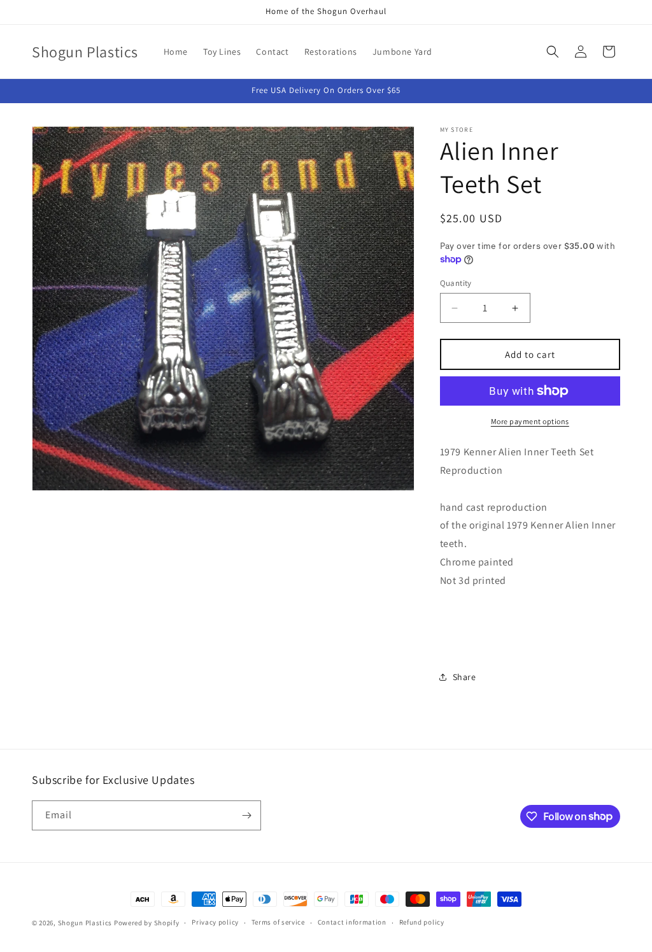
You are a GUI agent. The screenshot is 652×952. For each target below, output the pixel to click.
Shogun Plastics (85, 922)
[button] (553, 52)
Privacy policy (215, 922)
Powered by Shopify (147, 922)
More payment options (530, 421)
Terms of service (278, 922)
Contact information (352, 922)
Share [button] (464, 677)
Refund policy (421, 922)
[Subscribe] (246, 815)
